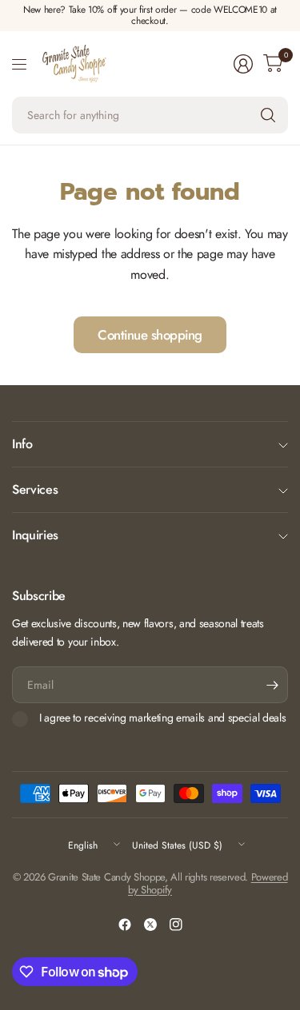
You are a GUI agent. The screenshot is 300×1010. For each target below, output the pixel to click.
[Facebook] (125, 924)
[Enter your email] (272, 684)
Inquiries (35, 535)
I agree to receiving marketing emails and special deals (162, 718)
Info (22, 444)
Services (35, 489)
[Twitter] (150, 924)
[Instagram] (176, 924)
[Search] (268, 115)
